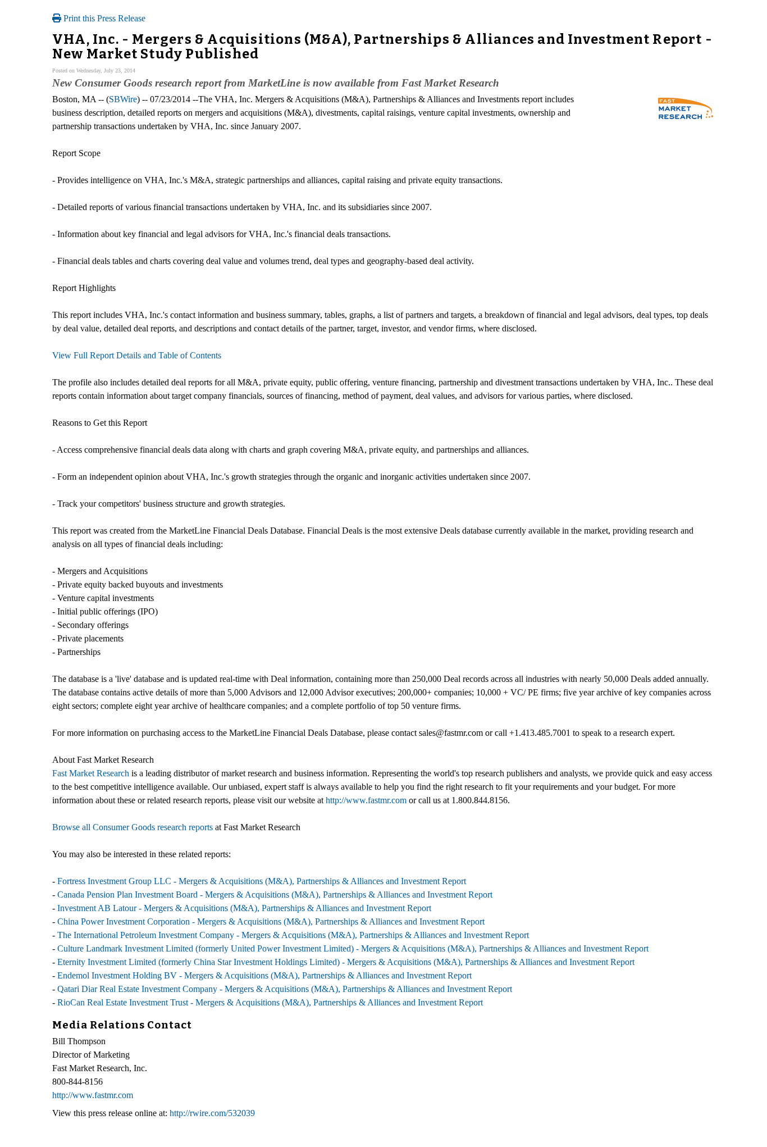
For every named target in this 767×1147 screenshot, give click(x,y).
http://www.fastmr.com (366, 800)
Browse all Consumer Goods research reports (132, 827)
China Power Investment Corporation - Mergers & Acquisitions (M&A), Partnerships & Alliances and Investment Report (271, 921)
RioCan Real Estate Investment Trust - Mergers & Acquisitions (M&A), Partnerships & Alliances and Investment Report (270, 1002)
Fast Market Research (90, 773)
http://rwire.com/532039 (212, 1113)
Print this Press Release (103, 18)
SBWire (123, 99)
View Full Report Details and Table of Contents (136, 355)
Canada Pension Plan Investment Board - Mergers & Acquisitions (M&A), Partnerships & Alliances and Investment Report (274, 894)
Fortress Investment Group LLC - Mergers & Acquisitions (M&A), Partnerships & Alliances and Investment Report (261, 881)
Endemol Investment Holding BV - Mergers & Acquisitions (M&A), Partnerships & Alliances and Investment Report (264, 975)
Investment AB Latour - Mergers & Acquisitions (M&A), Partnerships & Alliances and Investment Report (244, 908)
